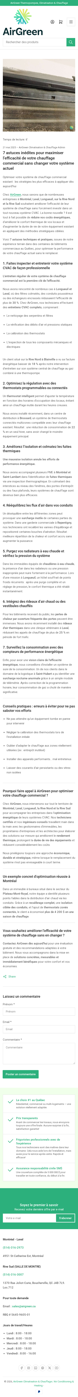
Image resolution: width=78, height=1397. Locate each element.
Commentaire (12, 1039)
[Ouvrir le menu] (71, 22)
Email (7, 1022)
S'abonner (65, 1218)
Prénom (9, 1004)
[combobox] (39, 42)
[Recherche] (71, 42)
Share (12, 976)
